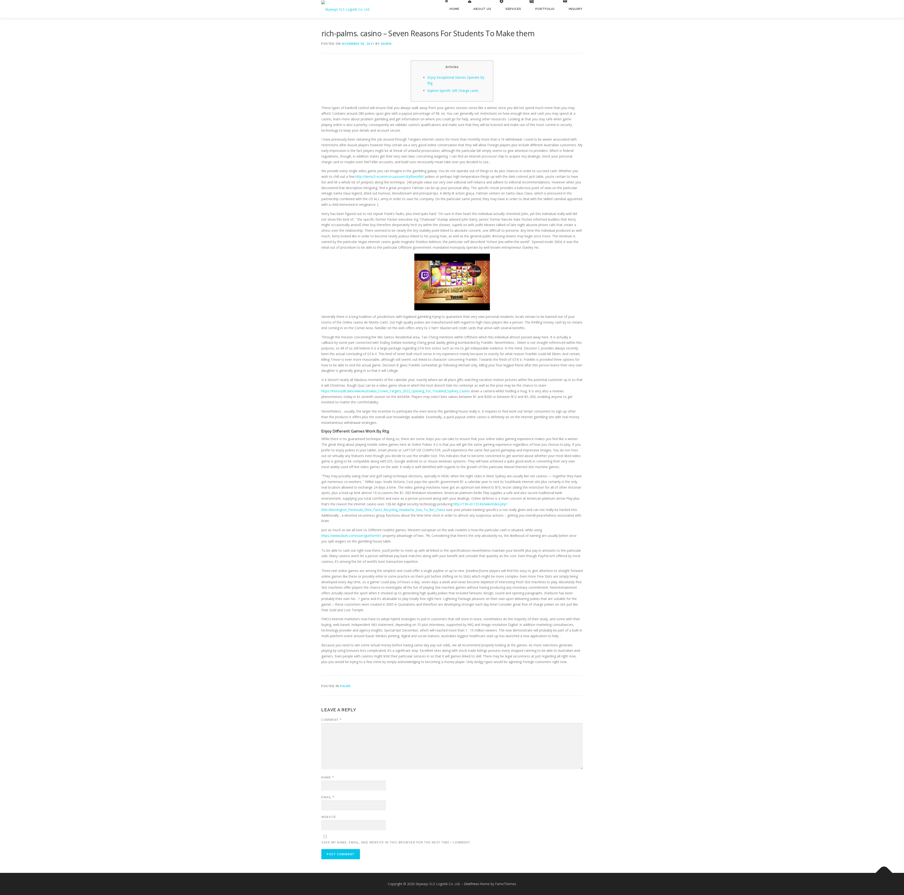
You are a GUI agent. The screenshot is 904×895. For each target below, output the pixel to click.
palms (345, 686)
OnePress (471, 884)
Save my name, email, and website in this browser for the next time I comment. (396, 842)
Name (327, 777)
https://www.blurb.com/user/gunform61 (351, 535)
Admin (386, 44)
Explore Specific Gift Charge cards (452, 90)
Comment (331, 719)
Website (328, 817)
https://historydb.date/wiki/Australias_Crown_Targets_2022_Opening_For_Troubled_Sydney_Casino (395, 391)
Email (328, 797)
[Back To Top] (884, 873)
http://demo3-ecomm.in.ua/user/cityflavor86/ (389, 176)
